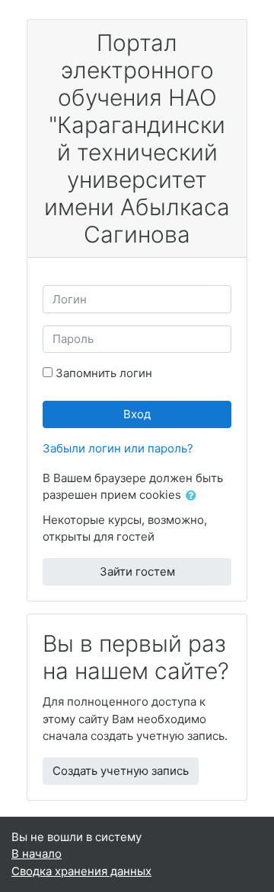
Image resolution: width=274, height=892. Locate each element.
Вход (137, 414)
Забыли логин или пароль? (118, 448)
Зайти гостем (137, 571)
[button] (194, 496)
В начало (36, 853)
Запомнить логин (104, 373)
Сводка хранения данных (81, 871)
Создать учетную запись (121, 770)
